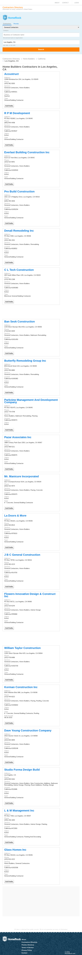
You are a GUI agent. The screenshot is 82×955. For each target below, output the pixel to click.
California (41, 59)
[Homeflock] (12, 18)
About (57, 3)
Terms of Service (28, 947)
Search (41, 49)
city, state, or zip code (9, 45)
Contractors (7, 24)
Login (76, 3)
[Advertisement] (31, 312)
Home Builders (29, 59)
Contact (65, 3)
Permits (16, 24)
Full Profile (9, 106)
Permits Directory (28, 945)
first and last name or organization (13, 38)
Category (5, 30)
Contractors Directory (11, 59)
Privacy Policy (27, 950)
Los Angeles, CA (12, 61)
